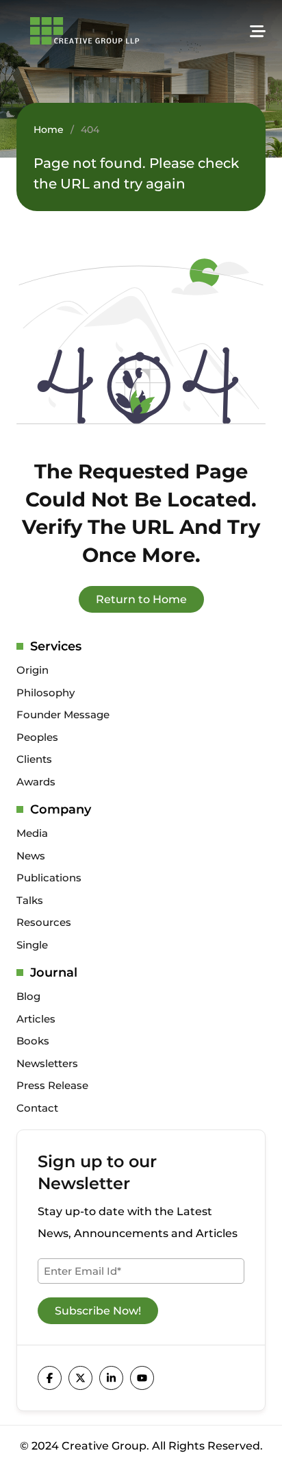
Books (32, 1040)
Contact (37, 1107)
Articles (35, 1018)
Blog (28, 996)
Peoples (37, 737)
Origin (32, 669)
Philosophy (45, 692)
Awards (35, 781)
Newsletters (47, 1063)
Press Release (52, 1085)
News (30, 855)
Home (49, 129)
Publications (48, 877)
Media (32, 833)
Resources (43, 922)
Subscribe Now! (98, 1310)
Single (32, 944)
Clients (34, 759)
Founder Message (63, 714)
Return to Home (141, 599)
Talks (29, 900)
